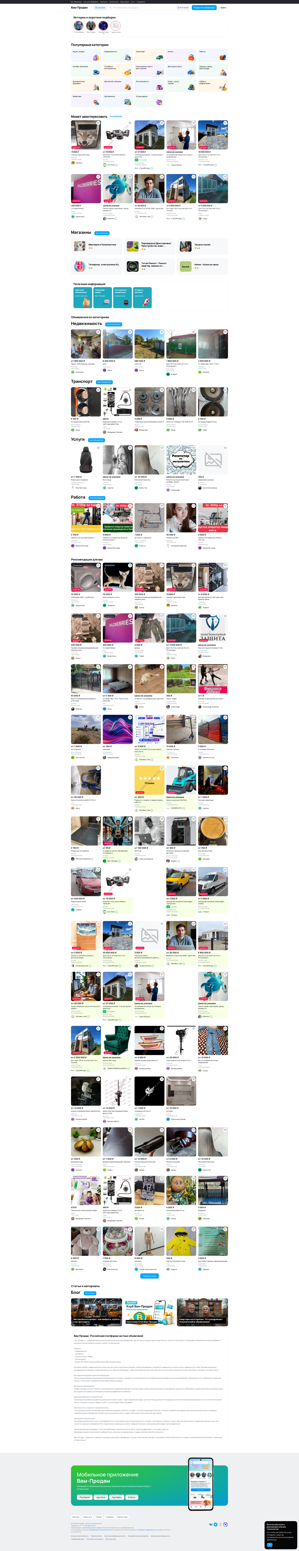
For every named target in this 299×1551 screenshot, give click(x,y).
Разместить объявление (204, 8)
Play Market (85, 1497)
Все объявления (76, 2)
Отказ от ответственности (80, 1536)
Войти (223, 8)
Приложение (124, 2)
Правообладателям (77, 1539)
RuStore (131, 1497)
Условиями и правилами (145, 1530)
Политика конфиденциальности (115, 1536)
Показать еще (149, 1276)
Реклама (99, 1517)
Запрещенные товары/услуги (160, 1536)
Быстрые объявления (91, 2)
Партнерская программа (94, 1539)
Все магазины (102, 233)
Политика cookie (110, 1539)
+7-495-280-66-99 (88, 1526)
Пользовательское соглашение (138, 1536)
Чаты (133, 2)
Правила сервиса (96, 1536)
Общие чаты (87, 1517)
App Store (100, 1497)
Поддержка (141, 2)
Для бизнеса (114, 2)
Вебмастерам (122, 1517)
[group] (82, 297)
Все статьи (90, 1293)
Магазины (104, 2)
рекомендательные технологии (101, 1530)
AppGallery (116, 1497)
